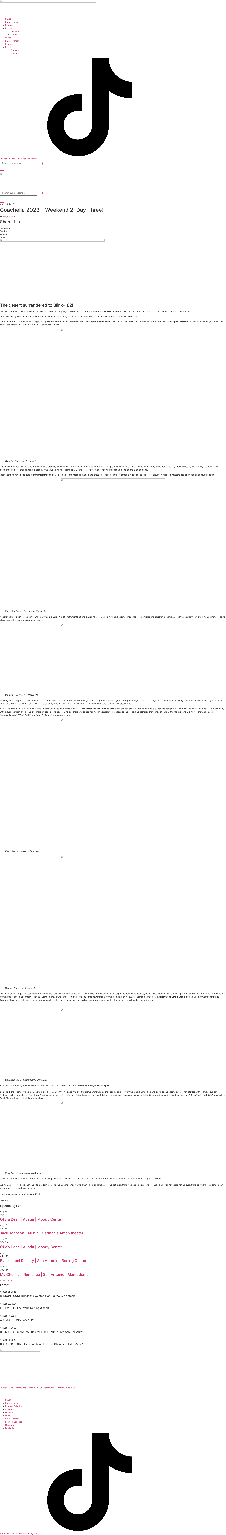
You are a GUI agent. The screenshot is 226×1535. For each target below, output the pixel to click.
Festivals (14, 31)
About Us (70, 1387)
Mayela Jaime (10, 216)
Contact (60, 1387)
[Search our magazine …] (2, 168)
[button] (113, 228)
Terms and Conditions (27, 1387)
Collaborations (47, 1387)
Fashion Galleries (13, 1406)
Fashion (9, 25)
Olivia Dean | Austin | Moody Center (31, 1219)
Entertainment (12, 22)
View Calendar (7, 1280)
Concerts (15, 34)
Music (8, 19)
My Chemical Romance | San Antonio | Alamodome (44, 1274)
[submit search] (40, 163)
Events (8, 28)
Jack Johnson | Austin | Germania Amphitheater (41, 1233)
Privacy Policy (7, 1387)
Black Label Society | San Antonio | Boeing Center (43, 1260)
